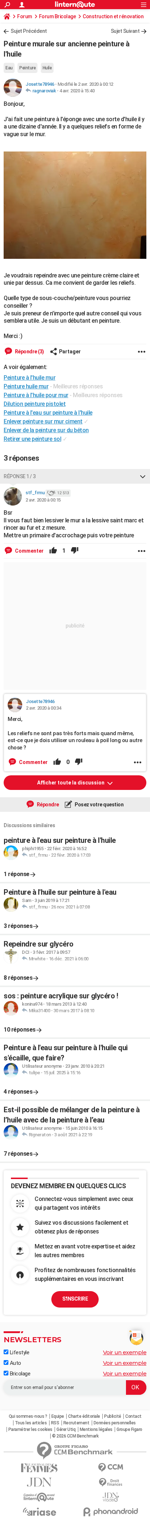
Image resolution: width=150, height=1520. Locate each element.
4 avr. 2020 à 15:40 (77, 90)
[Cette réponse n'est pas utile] (74, 551)
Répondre (47, 804)
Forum (24, 16)
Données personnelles (115, 1422)
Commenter (29, 551)
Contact (133, 1416)
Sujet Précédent (29, 31)
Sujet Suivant (125, 31)
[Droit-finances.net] (110, 1482)
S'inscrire (75, 1299)
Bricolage (19, 1373)
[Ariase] (39, 1512)
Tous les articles (31, 1422)
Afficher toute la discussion (71, 783)
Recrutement (76, 1422)
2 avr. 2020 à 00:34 (43, 708)
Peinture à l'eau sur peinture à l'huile (48, 412)
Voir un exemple (125, 1352)
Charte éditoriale (84, 1416)
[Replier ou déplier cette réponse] (143, 476)
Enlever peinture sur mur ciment (43, 421)
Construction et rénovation (113, 16)
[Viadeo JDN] (110, 1497)
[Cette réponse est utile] (53, 551)
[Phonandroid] (110, 1511)
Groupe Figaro (129, 1429)
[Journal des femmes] (39, 1468)
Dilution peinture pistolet (35, 403)
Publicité (112, 1416)
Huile (47, 67)
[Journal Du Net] (39, 1482)
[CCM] (110, 1467)
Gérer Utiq (65, 1429)
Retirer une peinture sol (32, 438)
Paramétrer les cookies (30, 1429)
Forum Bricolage (57, 16)
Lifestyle (18, 1352)
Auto (14, 1363)
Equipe (57, 1416)
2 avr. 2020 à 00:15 (43, 500)
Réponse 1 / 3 (20, 476)
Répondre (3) (29, 351)
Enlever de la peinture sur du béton (46, 430)
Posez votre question (99, 804)
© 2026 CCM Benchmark (75, 1436)
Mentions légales (96, 1429)
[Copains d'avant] (39, 1497)
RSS (55, 1422)
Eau (9, 67)
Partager (70, 351)
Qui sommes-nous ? (28, 1416)
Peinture (27, 67)
